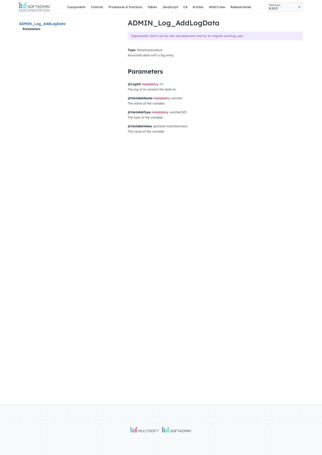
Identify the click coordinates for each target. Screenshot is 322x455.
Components (76, 7)
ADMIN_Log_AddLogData (42, 23)
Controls (97, 7)
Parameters (31, 29)
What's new (217, 7)
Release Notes (240, 7)
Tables (152, 7)
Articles (198, 7)
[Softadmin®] (35, 11)
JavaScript (170, 7)
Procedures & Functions (125, 7)
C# (185, 7)
